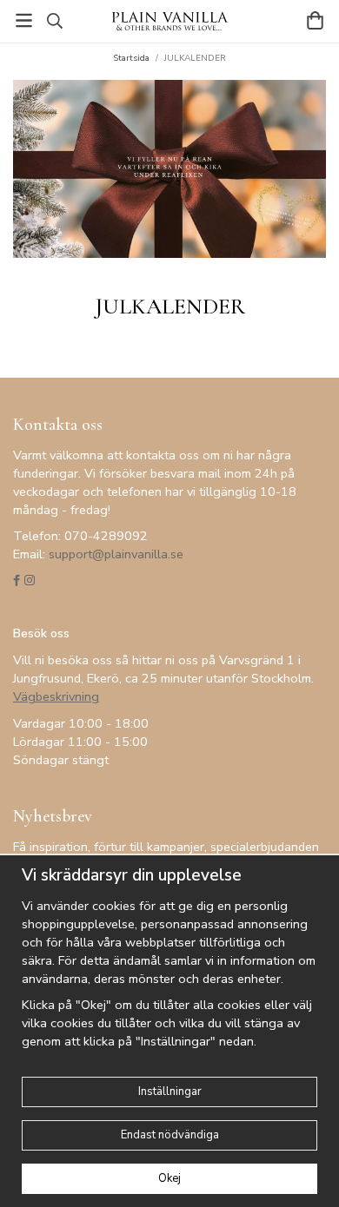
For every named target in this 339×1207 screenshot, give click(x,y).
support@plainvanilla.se (116, 554)
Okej (169, 1178)
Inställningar (170, 1091)
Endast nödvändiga (170, 1135)
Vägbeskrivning (56, 696)
